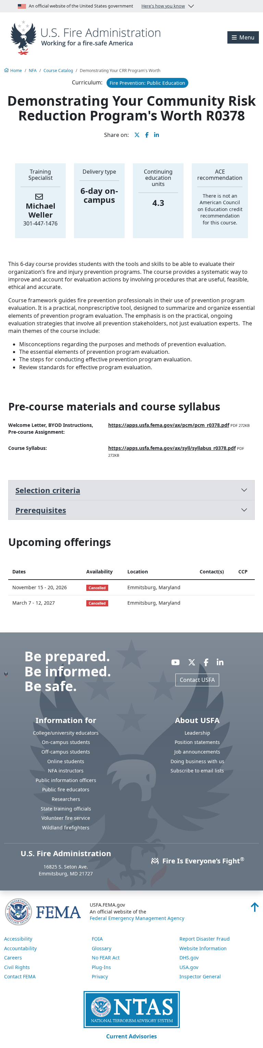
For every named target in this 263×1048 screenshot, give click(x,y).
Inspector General (200, 976)
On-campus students (66, 742)
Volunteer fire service (65, 818)
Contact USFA (197, 680)
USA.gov (188, 967)
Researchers (66, 799)
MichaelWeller (40, 210)
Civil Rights (17, 967)
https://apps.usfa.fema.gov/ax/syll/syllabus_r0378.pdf (172, 448)
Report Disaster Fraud (204, 938)
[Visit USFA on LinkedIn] (220, 662)
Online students (65, 761)
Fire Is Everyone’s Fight (202, 860)
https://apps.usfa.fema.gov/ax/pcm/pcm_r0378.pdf (168, 425)
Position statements (197, 742)
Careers (13, 957)
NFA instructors (66, 770)
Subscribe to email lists (197, 770)
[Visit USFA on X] (191, 662)
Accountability (20, 948)
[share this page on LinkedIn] (156, 135)
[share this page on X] (137, 135)
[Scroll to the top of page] (255, 909)
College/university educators (66, 733)
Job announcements (197, 751)
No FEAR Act (106, 957)
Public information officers (66, 780)
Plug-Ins (101, 967)
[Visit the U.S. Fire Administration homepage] (87, 36)
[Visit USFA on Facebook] (206, 662)
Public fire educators (65, 789)
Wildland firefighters (65, 827)
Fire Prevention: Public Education (147, 83)
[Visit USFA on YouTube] (175, 662)
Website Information (203, 948)
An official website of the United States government (107, 6)
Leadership (197, 733)
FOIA (97, 938)
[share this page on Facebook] (147, 135)
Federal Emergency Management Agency (137, 918)
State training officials (66, 808)
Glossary (101, 948)
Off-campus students (65, 751)
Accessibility (18, 938)
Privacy (100, 976)
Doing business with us (197, 761)
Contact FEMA (20, 976)
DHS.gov (189, 957)
